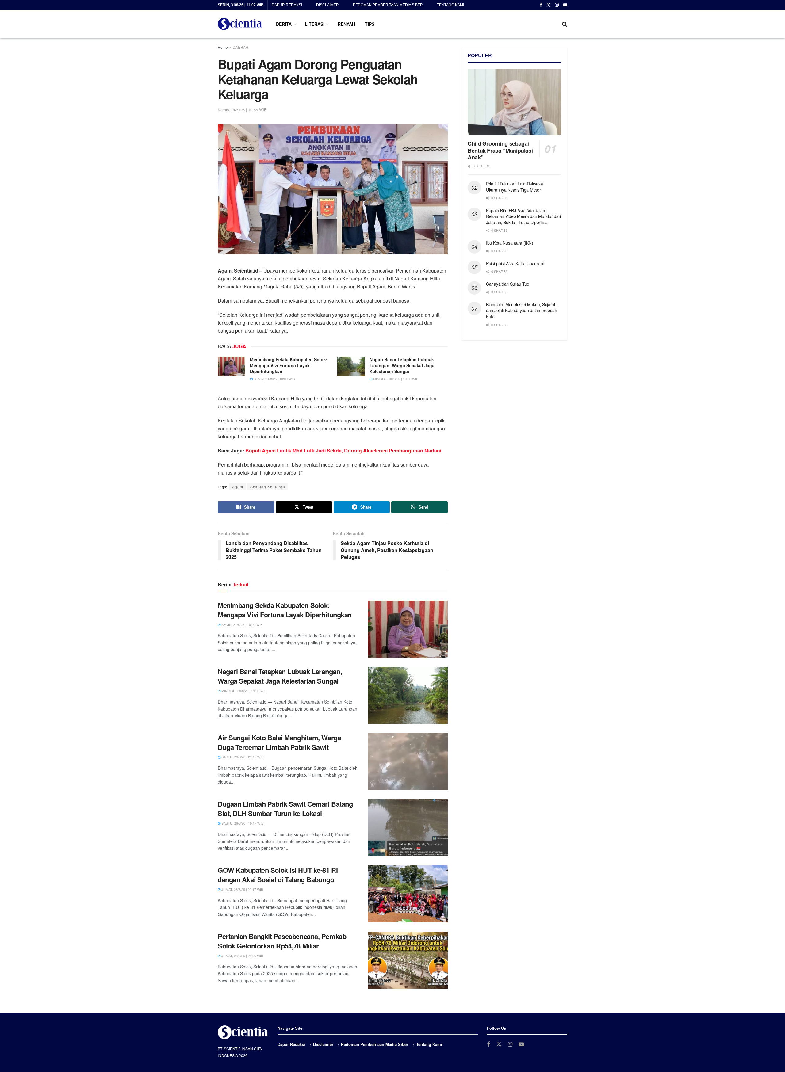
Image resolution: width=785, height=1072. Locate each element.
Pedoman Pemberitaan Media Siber (388, 5)
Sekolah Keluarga (267, 486)
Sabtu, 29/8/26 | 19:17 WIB (241, 823)
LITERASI (314, 24)
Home (223, 47)
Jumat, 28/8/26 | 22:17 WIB (241, 889)
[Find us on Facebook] (541, 5)
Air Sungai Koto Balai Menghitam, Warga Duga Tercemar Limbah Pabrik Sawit (279, 742)
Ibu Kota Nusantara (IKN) (509, 243)
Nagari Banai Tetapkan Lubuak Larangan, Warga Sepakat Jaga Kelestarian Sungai (402, 365)
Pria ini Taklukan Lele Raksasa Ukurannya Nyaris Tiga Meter (514, 187)
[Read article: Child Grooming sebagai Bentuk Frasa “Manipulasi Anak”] (514, 102)
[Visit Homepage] (240, 24)
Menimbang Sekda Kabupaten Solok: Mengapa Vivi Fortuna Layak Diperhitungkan (288, 365)
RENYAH (346, 24)
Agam (237, 486)
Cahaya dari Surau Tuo (507, 284)
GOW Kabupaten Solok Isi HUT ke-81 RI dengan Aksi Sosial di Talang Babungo (278, 874)
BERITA (284, 24)
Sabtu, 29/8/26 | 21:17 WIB (241, 756)
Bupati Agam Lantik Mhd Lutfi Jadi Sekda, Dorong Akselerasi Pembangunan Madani (343, 450)
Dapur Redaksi (287, 5)
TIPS (369, 24)
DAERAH (240, 47)
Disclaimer (327, 5)
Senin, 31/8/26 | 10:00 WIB (274, 378)
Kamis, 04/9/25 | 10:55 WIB (242, 110)
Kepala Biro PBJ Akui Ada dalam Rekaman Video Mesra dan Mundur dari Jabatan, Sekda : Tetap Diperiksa (523, 216)
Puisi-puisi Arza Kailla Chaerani (515, 263)
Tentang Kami (450, 5)
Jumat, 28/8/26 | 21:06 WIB (241, 955)
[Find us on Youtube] (565, 5)
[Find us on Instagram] (557, 5)
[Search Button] (564, 24)
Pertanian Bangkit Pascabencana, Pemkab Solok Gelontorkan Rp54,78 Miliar (282, 941)
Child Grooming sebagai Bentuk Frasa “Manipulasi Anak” (500, 150)
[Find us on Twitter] (548, 5)
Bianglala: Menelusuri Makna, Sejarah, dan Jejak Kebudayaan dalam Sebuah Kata (522, 310)
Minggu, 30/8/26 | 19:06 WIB (395, 378)
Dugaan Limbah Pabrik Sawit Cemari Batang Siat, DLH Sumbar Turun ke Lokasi (285, 808)
